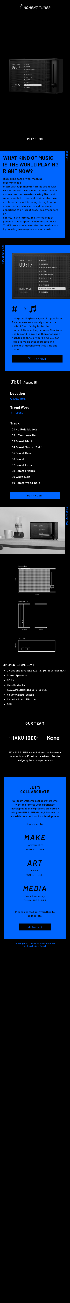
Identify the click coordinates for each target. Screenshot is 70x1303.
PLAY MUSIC (35, 138)
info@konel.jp (35, 927)
